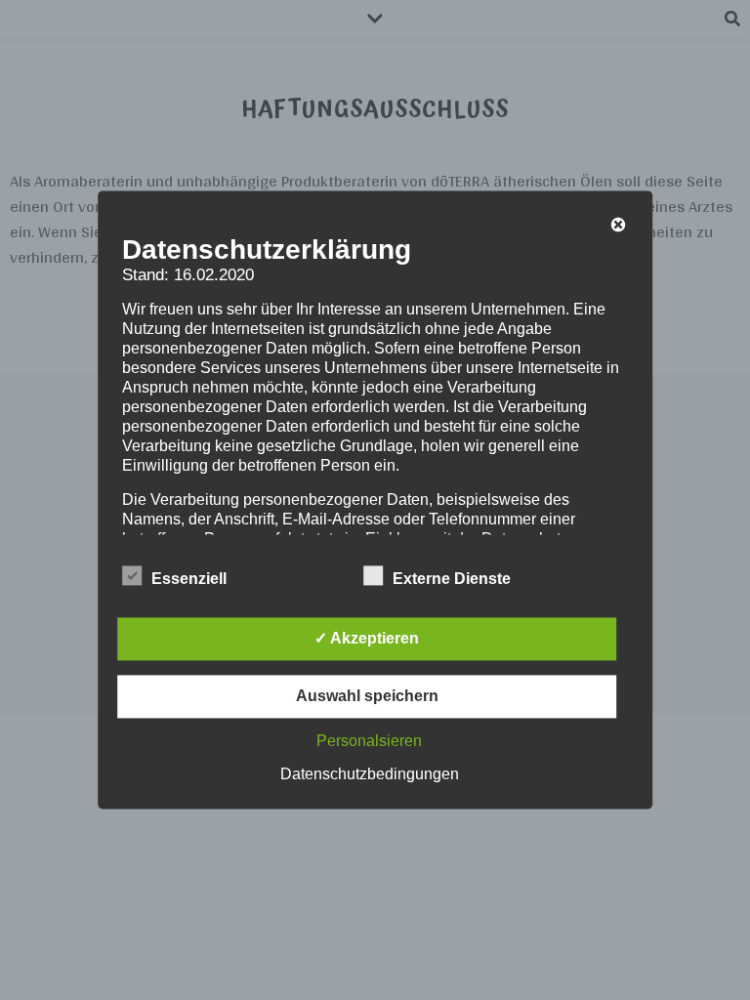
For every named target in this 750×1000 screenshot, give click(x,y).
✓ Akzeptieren (366, 639)
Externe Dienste (452, 579)
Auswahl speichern (367, 696)
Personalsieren (369, 741)
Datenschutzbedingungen (369, 775)
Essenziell (189, 579)
